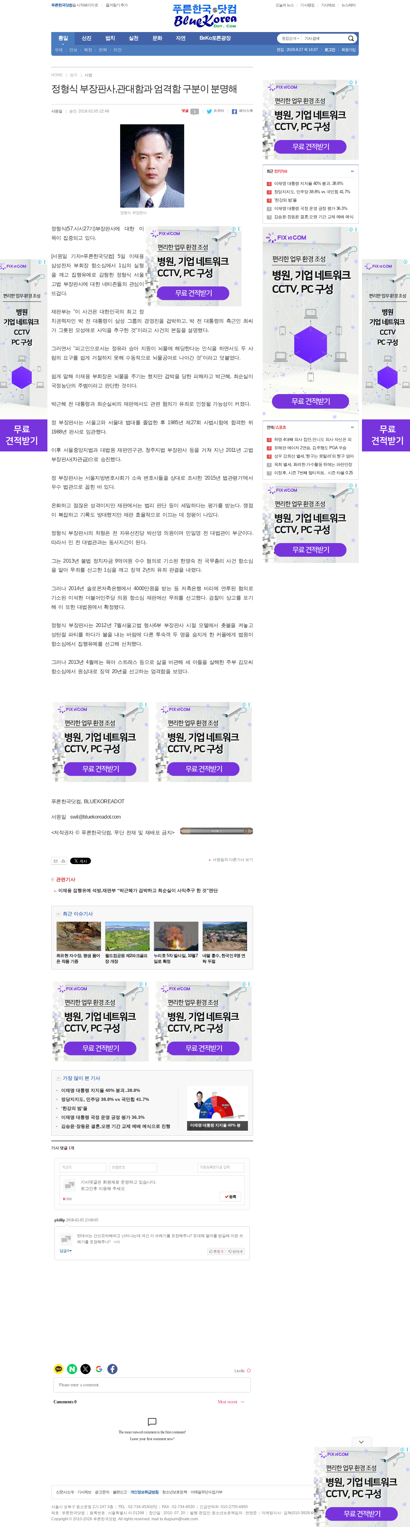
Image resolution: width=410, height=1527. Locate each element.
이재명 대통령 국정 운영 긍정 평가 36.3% (102, 1117)
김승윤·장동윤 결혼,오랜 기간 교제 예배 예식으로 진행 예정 (313, 217)
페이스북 (242, 110)
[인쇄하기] (63, 860)
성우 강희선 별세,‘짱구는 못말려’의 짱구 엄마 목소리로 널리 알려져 (314, 456)
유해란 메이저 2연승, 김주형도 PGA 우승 (310, 447)
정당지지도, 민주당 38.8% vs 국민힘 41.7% (105, 1099)
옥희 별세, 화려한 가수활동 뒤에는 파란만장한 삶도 (313, 465)
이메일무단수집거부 (206, 1492)
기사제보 (328, 5)
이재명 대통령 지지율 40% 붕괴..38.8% (100, 1090)
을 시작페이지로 (74, 5)
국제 (58, 49)
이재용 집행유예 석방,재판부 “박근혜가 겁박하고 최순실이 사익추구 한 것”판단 (136, 890)
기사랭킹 (307, 5)
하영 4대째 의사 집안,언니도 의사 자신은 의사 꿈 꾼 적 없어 (312, 440)
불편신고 (120, 1492)
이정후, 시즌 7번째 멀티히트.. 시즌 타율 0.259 (313, 473)
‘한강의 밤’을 (74, 1108)
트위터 (215, 110)
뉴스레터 (348, 5)
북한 (88, 49)
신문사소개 (65, 1492)
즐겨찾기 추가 (116, 5)
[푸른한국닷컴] (205, 16)
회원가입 (348, 49)
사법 (88, 75)
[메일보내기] (55, 860)
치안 (117, 49)
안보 (73, 49)
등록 (232, 1196)
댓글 (189, 110)
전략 (103, 49)
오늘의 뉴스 (284, 5)
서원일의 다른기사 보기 (233, 859)
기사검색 (351, 38)
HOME (57, 75)
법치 (74, 75)
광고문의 (102, 1492)
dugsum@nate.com (181, 1519)
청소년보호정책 (174, 1492)
